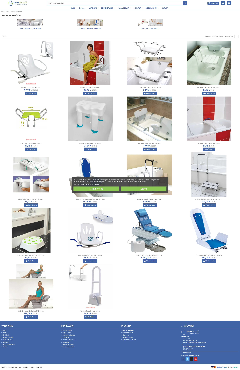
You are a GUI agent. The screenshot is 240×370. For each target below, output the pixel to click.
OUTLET (5, 347)
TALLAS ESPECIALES (9, 344)
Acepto (144, 189)
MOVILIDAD (6, 335)
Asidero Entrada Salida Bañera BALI (149, 199)
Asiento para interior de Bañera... (31, 143)
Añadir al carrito (91, 93)
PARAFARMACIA (7, 339)
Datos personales (128, 332)
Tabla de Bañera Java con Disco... (209, 143)
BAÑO (4, 330)
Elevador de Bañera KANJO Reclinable (209, 255)
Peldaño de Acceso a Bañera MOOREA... (31, 255)
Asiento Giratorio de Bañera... (31, 87)
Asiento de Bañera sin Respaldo (150, 87)
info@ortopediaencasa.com (191, 355)
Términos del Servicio (69, 339)
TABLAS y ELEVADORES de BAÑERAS (90, 28)
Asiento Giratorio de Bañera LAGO (90, 255)
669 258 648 (187, 352)
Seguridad (66, 342)
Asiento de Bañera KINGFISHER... (90, 143)
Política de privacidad (69, 347)
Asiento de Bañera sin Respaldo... (209, 87)
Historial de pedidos (128, 330)
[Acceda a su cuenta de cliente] (223, 3)
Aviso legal (66, 337)
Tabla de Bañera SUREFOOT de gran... (31, 199)
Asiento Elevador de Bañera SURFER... (149, 255)
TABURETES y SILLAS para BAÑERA (30, 28)
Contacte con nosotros (129, 339)
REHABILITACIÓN (8, 337)
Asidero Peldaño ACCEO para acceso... (209, 199)
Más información (79, 184)
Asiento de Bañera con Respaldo (149, 143)
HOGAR (5, 332)
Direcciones (126, 335)
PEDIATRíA (6, 342)
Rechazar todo (96, 189)
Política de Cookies (68, 344)
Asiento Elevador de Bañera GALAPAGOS (90, 199)
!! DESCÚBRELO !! (31, 93)
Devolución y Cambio (69, 335)
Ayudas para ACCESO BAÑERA (150, 28)
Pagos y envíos (67, 332)
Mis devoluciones (128, 337)
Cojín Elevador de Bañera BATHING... (31, 311)
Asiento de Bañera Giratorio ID (90, 87)
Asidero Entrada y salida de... (90, 311)
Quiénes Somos (67, 330)
